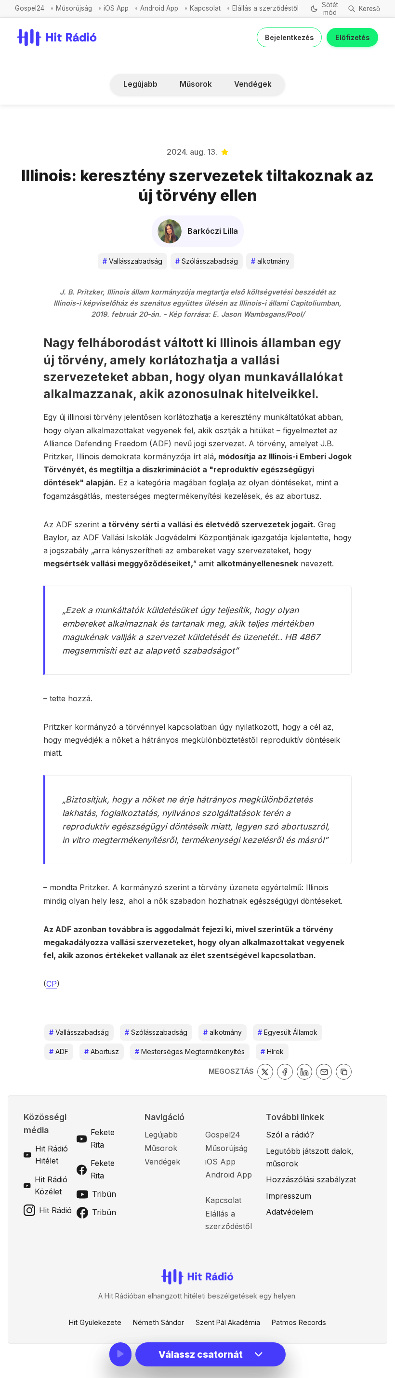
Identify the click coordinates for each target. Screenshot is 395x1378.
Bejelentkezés (289, 37)
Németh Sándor (158, 1322)
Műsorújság (74, 8)
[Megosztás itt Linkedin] (305, 1072)
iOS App (116, 8)
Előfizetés (352, 37)
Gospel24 (29, 8)
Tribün (104, 1194)
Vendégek (253, 84)
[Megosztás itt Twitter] (265, 1072)
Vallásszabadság (132, 261)
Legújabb (140, 84)
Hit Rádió (55, 1210)
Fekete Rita (103, 1138)
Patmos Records (299, 1322)
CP (51, 984)
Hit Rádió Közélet (51, 1186)
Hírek (272, 1051)
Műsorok (196, 84)
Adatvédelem (289, 1212)
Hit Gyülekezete (95, 1322)
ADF (58, 1051)
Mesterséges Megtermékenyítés (190, 1051)
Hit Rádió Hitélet (51, 1155)
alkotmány (270, 261)
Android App (159, 8)
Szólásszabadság (206, 261)
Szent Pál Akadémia (228, 1322)
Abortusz (101, 1051)
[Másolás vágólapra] (344, 1072)
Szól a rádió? (290, 1134)
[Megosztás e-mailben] (324, 1072)
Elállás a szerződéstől (265, 8)
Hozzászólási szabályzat (311, 1179)
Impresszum (288, 1196)
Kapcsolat (205, 8)
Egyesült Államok (287, 1032)
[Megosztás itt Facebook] (285, 1072)
